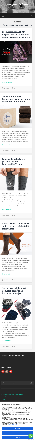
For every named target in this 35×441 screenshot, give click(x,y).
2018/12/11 (7, 215)
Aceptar (17, 428)
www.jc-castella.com (17, 4)
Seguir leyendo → (7, 82)
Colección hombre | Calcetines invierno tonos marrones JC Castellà (16, 99)
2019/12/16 (7, 88)
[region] (17, 421)
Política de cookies (12, 424)
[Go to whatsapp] (30, 436)
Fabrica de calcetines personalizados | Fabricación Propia (13, 162)
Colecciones (6, 400)
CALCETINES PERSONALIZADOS (13, 394)
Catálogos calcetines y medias (12, 397)
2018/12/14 (7, 150)
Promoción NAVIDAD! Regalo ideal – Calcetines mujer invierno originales (16, 34)
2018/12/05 (7, 280)
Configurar (18, 433)
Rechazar (17, 437)
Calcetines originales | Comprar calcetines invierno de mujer (14, 291)
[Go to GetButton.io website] (31, 439)
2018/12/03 (7, 346)
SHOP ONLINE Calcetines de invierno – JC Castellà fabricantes (15, 226)
